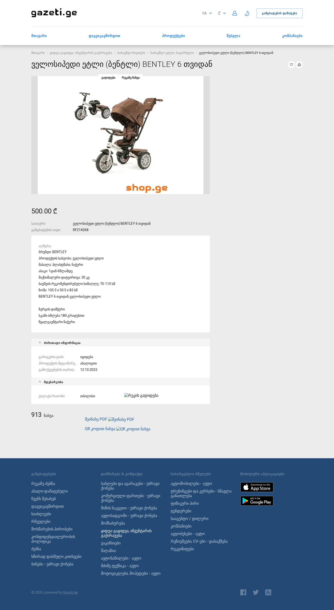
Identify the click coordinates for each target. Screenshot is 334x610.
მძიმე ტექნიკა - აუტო (120, 565)
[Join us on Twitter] (256, 592)
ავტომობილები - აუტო (191, 483)
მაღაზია (108, 550)
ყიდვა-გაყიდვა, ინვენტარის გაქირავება (81, 53)
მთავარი (39, 36)
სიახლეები (41, 514)
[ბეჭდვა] (299, 64)
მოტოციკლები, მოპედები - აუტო (131, 573)
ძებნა (36, 549)
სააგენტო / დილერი (189, 518)
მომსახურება (113, 523)
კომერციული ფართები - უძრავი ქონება (130, 498)
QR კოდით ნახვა (100, 428)
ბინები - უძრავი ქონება (52, 564)
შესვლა (233, 36)
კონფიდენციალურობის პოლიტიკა (53, 539)
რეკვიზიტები (182, 549)
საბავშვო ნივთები (131, 53)
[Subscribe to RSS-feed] (269, 592)
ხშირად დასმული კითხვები (56, 556)
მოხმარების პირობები (51, 529)
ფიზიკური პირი (185, 503)
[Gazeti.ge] (54, 17)
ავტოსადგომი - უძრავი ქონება (129, 515)
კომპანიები (292, 36)
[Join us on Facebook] (243, 592)
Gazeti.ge (70, 592)
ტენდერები (181, 511)
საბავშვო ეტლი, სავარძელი (172, 53)
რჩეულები (40, 521)
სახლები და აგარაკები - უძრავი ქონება (130, 486)
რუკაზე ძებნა (43, 483)
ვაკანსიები (111, 543)
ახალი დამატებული (49, 491)
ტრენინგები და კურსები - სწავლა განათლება (201, 493)
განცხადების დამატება (279, 13)
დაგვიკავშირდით (104, 36)
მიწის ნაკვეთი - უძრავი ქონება (129, 508)
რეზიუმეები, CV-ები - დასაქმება (199, 541)
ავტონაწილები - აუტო (121, 558)
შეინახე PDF (96, 419)
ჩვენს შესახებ (43, 498)
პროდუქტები (173, 36)
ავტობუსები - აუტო (188, 533)
